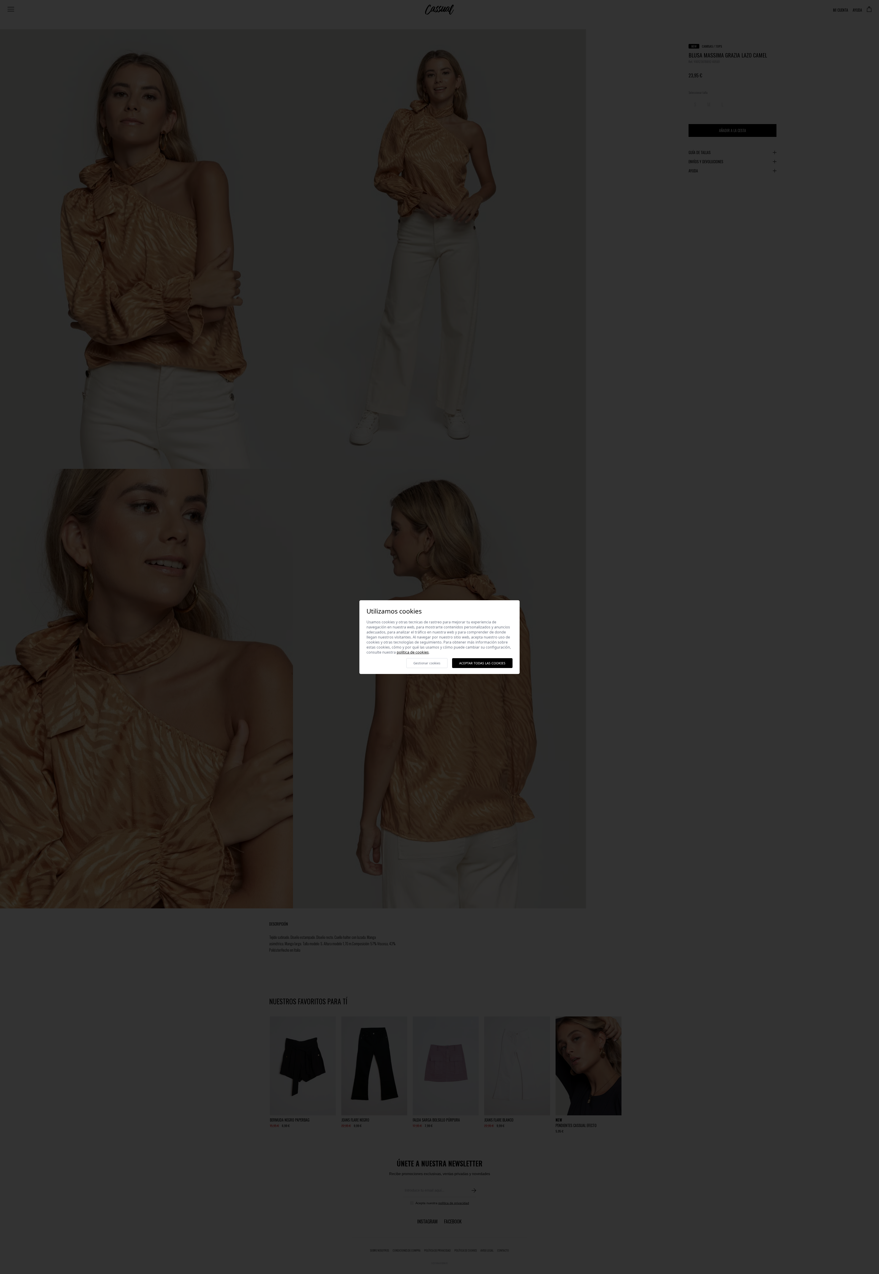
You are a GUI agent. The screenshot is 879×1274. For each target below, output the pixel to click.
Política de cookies (413, 652)
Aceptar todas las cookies (482, 663)
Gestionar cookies (426, 663)
